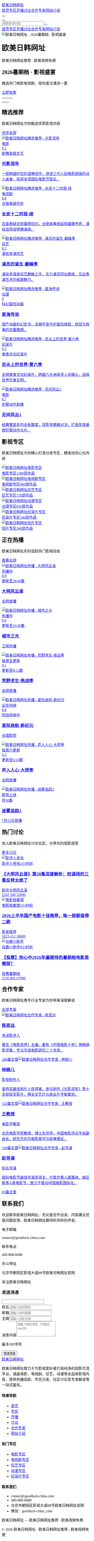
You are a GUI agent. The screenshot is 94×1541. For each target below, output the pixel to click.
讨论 (27, 10)
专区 (12, 10)
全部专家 (9, 1010)
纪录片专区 (20, 1476)
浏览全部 (9, 133)
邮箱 (5, 1313)
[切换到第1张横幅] (3, 98)
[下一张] (3, 102)
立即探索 (9, 92)
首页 (5, 10)
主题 (5, 1319)
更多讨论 (9, 853)
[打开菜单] (3, 20)
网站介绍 (53, 10)
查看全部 (9, 560)
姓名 (5, 1307)
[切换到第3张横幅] (11, 98)
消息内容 (9, 1335)
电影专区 (18, 1454)
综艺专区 (18, 1465)
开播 (20, 10)
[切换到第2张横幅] (7, 98)
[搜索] (46, 24)
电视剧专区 (20, 1460)
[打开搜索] (3, 16)
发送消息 (10, 1353)
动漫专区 (18, 1471)
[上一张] (7, 102)
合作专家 (38, 10)
